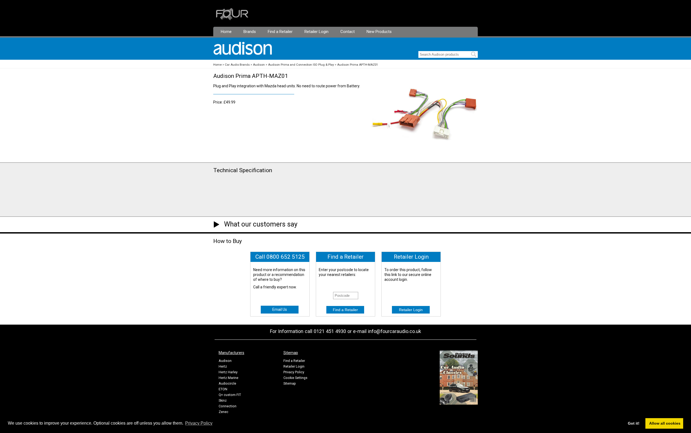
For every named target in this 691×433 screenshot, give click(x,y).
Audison (259, 64)
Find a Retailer (280, 31)
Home (226, 31)
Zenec (223, 412)
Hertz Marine (228, 378)
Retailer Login (316, 31)
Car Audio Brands (237, 64)
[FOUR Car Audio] (232, 19)
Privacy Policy (293, 372)
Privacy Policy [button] (198, 423)
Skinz (223, 400)
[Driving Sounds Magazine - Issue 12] (459, 403)
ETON (223, 389)
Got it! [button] (633, 423)
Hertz (223, 366)
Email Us (279, 309)
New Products (379, 31)
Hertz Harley (228, 372)
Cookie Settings (295, 378)
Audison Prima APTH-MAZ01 (357, 64)
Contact (347, 31)
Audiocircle (227, 383)
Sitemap (289, 383)
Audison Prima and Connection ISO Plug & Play (301, 64)
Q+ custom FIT (230, 395)
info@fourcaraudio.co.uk (394, 331)
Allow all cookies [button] (664, 423)
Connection (227, 406)
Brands (249, 31)
